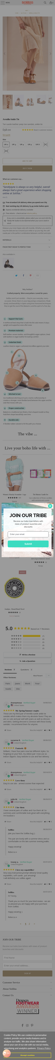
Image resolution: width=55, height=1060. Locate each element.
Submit (28, 544)
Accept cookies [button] (27, 1055)
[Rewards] (7, 1053)
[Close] (50, 506)
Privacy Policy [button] (44, 1048)
